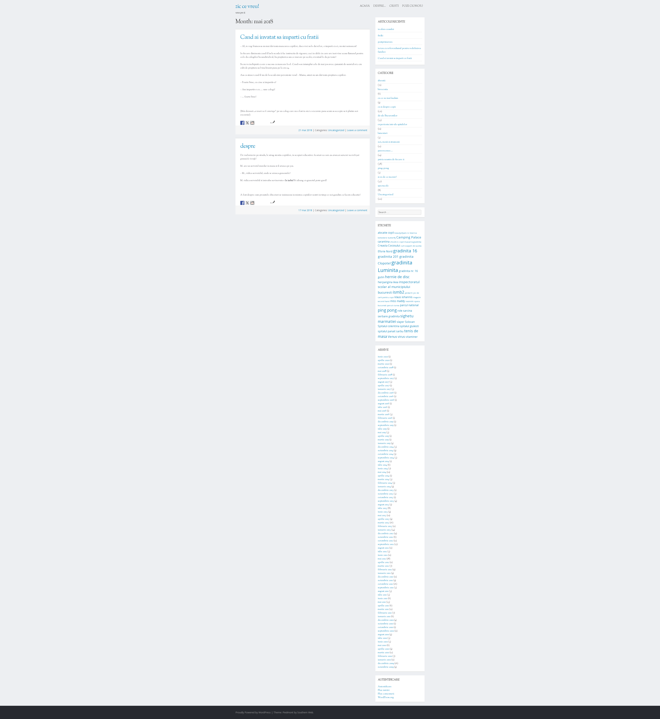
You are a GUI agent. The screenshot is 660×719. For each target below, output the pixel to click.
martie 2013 (383, 523)
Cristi (394, 6)
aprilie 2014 (383, 476)
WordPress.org (386, 697)
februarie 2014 (385, 483)
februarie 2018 (385, 375)
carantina (383, 241)
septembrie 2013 (386, 501)
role (399, 311)
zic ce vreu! (247, 6)
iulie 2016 (382, 407)
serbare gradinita (389, 316)
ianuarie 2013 (384, 530)
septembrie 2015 (386, 425)
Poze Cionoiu (412, 6)
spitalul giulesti (409, 326)
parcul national (409, 305)
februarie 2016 (385, 418)
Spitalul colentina (388, 326)
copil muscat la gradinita (410, 242)
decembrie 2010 (386, 620)
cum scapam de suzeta (411, 246)
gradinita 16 (405, 251)
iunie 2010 (383, 642)
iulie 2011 (382, 595)
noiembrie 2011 (385, 580)
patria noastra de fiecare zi (391, 159)
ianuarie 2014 (384, 486)
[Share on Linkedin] (262, 123)
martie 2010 (383, 652)
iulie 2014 (382, 465)
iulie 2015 (382, 429)
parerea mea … (385, 151)
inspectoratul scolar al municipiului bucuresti (399, 287)
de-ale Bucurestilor (387, 116)
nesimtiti (410, 301)
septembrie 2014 (386, 458)
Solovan (410, 322)
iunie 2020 (383, 357)
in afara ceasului (386, 29)
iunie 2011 (382, 598)
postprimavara (385, 42)
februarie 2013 (385, 526)
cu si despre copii (387, 107)
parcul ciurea (393, 305)
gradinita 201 (388, 256)
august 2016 (383, 403)
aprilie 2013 (383, 519)
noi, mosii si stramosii (389, 142)
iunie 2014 (383, 468)
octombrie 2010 (385, 627)
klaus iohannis (403, 297)
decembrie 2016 (386, 393)
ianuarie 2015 (384, 443)
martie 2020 (383, 364)
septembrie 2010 (386, 631)
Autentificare (385, 686)
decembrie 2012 (385, 533)
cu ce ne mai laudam (388, 98)
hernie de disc (397, 276)
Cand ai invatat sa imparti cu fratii (279, 37)
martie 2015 (383, 440)
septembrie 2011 (386, 587)
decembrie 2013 (386, 490)
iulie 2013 (382, 508)
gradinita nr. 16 (408, 271)
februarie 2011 (385, 613)
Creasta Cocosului (389, 245)
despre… (379, 6)
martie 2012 (383, 566)
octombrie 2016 (385, 396)
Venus (392, 336)
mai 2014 (382, 472)
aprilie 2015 (383, 436)
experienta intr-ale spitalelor (392, 124)
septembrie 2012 (386, 544)
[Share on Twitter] (247, 123)
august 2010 (383, 634)
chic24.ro (394, 242)
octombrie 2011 (385, 584)
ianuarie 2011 (384, 616)
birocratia (383, 89)
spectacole (383, 186)
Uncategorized (336, 130)
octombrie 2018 (385, 367)
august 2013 (383, 504)
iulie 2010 (382, 638)
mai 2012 (382, 559)
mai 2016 (382, 411)
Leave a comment (357, 130)
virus (401, 336)
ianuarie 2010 (384, 660)
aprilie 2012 (383, 562)
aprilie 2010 (383, 649)
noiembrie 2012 (385, 537)
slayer (400, 322)
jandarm (409, 293)
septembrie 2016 (386, 400)
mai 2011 (382, 602)
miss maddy (397, 301)
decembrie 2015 (385, 421)
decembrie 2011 (385, 577)
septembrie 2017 (386, 378)
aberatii (381, 80)
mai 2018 (382, 371)
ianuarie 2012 (384, 573)
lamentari (382, 133)
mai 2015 (382, 432)
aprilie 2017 (383, 385)
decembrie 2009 (386, 663)
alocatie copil (386, 233)
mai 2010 (382, 645)
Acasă (365, 6)
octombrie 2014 (385, 454)
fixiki (380, 35)
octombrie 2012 (385, 541)
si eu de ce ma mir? (387, 177)
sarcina (407, 311)
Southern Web (305, 712)
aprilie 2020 (383, 360)
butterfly (392, 238)
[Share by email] (267, 123)
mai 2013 (382, 515)
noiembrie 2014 (385, 450)
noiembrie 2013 (385, 494)
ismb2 (398, 292)
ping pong (387, 310)
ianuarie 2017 (384, 389)
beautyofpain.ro (401, 233)
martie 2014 (383, 479)
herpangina (385, 282)
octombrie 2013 (385, 497)
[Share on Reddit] (252, 123)
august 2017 (383, 382)
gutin (381, 277)
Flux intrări (383, 690)
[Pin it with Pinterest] (257, 123)
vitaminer (412, 337)
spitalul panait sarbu (390, 331)
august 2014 (383, 461)
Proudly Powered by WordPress (253, 712)
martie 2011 (383, 609)
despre (247, 146)
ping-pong (383, 168)
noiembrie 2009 (386, 667)
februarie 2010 (385, 656)
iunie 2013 (383, 512)
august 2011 (383, 591)
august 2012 (383, 548)
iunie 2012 (383, 555)
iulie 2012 (382, 551)
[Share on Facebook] (242, 123)
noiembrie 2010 (385, 624)
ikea (395, 282)
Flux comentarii (386, 694)
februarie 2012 (385, 569)
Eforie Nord (385, 251)
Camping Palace (408, 237)
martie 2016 (383, 414)
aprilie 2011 (383, 605)
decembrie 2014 (386, 447)
